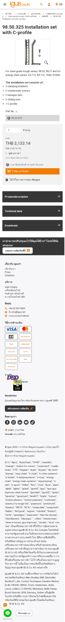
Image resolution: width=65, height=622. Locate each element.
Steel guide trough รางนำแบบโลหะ (22, 16)
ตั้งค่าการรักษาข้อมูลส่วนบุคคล (20, 456)
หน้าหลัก (8, 14)
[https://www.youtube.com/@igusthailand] (26, 422)
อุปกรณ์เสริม (36, 14)
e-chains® (21, 14)
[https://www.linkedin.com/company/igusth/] (20, 422)
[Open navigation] (5, 4)
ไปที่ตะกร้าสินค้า (18, 172)
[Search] (41, 4)
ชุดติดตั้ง (45, 16)
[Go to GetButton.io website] (8, 619)
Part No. (10, 111)
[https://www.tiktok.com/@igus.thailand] (32, 422)
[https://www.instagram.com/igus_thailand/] (13, 422)
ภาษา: (16, 430)
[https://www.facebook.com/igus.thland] (7, 422)
